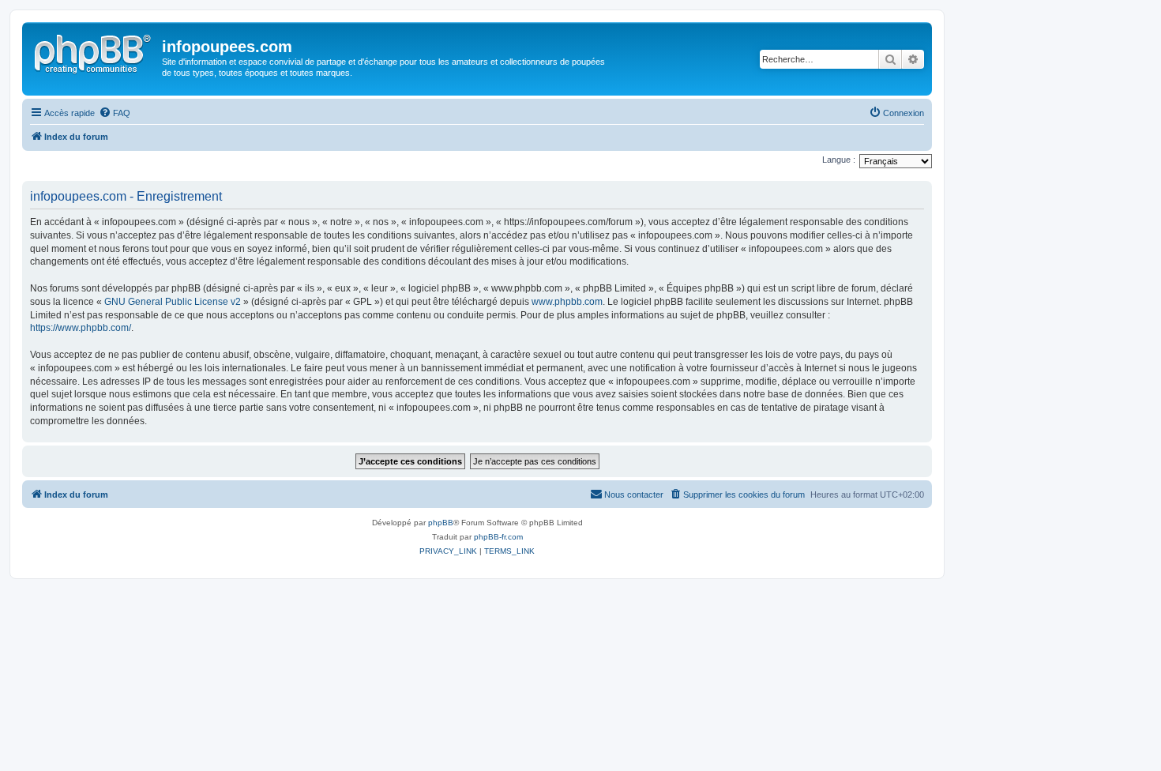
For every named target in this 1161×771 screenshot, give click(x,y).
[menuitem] (114, 112)
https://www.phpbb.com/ (80, 327)
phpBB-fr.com (498, 536)
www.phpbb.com (567, 301)
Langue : (838, 159)
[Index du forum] (94, 51)
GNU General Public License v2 (172, 301)
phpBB (440, 522)
